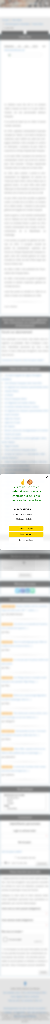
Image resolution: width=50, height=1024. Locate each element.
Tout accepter (26, 528)
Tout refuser (26, 534)
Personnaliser (26, 540)
